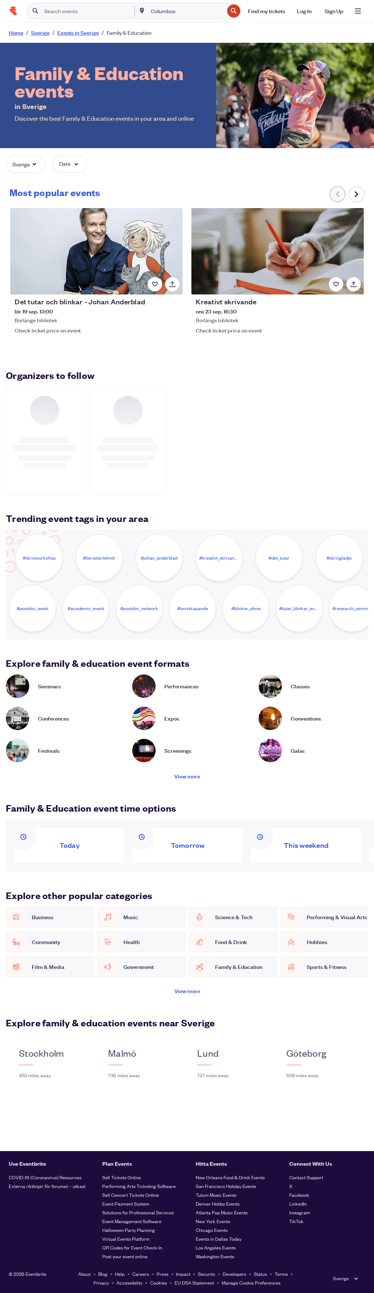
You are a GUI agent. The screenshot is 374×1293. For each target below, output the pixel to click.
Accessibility (129, 1282)
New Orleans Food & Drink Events (230, 1177)
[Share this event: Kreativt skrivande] (353, 284)
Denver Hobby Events (218, 1203)
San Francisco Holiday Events (226, 1186)
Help (120, 1273)
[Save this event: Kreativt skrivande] (336, 284)
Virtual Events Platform (126, 1238)
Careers (140, 1273)
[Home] (13, 11)
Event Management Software (131, 1221)
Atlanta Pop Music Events (222, 1212)
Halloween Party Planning (128, 1229)
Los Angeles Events (216, 1247)
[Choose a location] (142, 10)
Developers (234, 1273)
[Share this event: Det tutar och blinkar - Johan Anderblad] (172, 284)
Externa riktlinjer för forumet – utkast (47, 1186)
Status (260, 1273)
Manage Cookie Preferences (251, 1282)
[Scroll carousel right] (356, 194)
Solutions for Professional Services (138, 1212)
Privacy (101, 1282)
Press (162, 1273)
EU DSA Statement (194, 1282)
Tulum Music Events (216, 1194)
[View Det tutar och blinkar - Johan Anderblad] (96, 251)
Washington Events (215, 1256)
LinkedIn (298, 1203)
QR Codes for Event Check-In (132, 1247)
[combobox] (187, 11)
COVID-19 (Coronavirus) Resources (45, 1177)
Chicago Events (212, 1229)
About (84, 1273)
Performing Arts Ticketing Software (139, 1186)
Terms (281, 1273)
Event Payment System (125, 1203)
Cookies (158, 1282)
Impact (183, 1273)
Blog (102, 1273)
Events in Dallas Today (218, 1238)
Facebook (299, 1194)
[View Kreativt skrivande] (277, 251)
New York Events (213, 1221)
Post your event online (125, 1256)
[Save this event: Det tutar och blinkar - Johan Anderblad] (155, 284)
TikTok (296, 1221)
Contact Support (306, 1177)
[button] (25, 164)
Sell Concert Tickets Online (130, 1194)
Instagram (299, 1212)
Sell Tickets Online (121, 1177)
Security (206, 1273)
